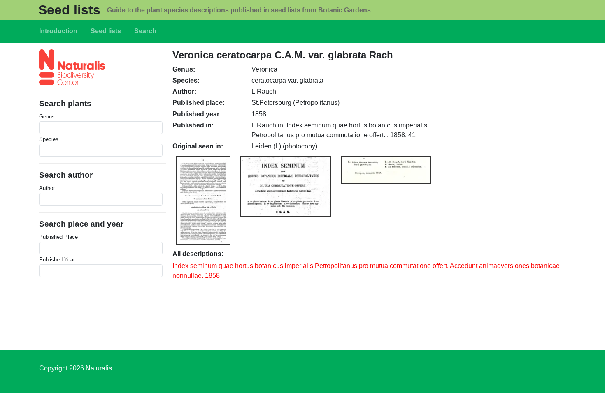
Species (48, 139)
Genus (47, 116)
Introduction (58, 31)
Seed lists (69, 9)
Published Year (57, 260)
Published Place (58, 237)
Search (145, 31)
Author (47, 188)
